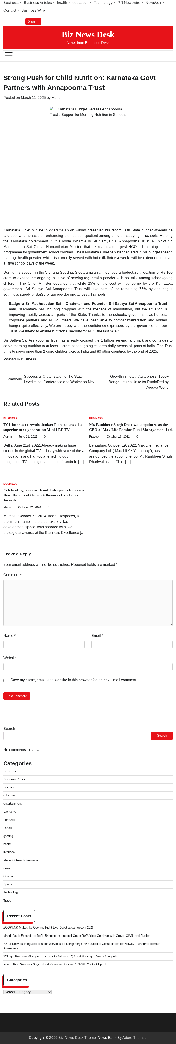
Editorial (8, 787)
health (62, 3)
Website (10, 658)
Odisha (8, 876)
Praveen (94, 436)
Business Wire (33, 10)
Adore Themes (134, 1038)
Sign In (33, 21)
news (6, 868)
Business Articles (38, 3)
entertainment (12, 803)
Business (11, 3)
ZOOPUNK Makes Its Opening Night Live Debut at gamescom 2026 (48, 927)
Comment (12, 575)
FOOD (7, 828)
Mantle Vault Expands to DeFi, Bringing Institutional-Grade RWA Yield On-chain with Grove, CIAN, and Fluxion (76, 935)
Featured (9, 820)
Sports (7, 884)
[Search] (169, 56)
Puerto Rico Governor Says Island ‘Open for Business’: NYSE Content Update (55, 964)
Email (97, 636)
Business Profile (14, 779)
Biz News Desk (88, 34)
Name (9, 636)
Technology (103, 3)
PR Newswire (129, 3)
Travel (7, 900)
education (80, 3)
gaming (8, 836)
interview (9, 852)
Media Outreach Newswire (20, 860)
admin (7, 436)
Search (9, 729)
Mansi (56, 98)
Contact (9, 10)
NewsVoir (153, 3)
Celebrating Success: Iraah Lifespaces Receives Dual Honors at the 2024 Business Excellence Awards (43, 495)
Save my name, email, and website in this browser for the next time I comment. (74, 680)
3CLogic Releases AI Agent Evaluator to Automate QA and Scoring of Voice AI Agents (60, 956)
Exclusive (9, 811)
